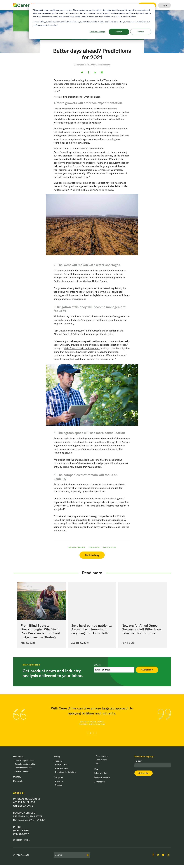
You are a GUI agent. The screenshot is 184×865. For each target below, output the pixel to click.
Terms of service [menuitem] (102, 777)
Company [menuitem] (58, 777)
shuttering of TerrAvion (115, 442)
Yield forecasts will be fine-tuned (81, 348)
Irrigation (94, 548)
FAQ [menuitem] (96, 768)
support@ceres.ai (21, 839)
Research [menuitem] (17, 781)
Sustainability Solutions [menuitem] (65, 772)
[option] (99, 716)
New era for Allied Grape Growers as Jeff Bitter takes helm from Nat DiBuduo (142, 629)
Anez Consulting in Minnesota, (70, 152)
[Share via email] (102, 72)
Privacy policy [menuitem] (100, 773)
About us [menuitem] (59, 781)
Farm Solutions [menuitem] (61, 765)
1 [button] (88, 733)
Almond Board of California (68, 334)
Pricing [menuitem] (57, 756)
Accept (119, 32)
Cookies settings (97, 32)
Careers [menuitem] (58, 785)
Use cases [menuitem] (18, 756)
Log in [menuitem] (164, 5)
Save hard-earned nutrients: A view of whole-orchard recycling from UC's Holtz (91, 629)
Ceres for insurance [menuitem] (23, 767)
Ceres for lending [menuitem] (22, 771)
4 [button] (96, 733)
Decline (141, 32)
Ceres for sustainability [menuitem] (25, 764)
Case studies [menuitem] (101, 760)
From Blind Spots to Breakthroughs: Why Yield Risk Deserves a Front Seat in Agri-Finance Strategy (40, 631)
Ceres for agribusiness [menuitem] (24, 760)
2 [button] (90, 733)
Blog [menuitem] (97, 763)
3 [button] (93, 733)
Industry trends (76, 548)
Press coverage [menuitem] (102, 756)
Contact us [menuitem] (99, 781)
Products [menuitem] (58, 760)
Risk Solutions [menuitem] (61, 768)
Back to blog (92, 555)
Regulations (109, 548)
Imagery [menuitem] (17, 776)
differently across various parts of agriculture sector (81, 112)
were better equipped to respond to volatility (77, 122)
